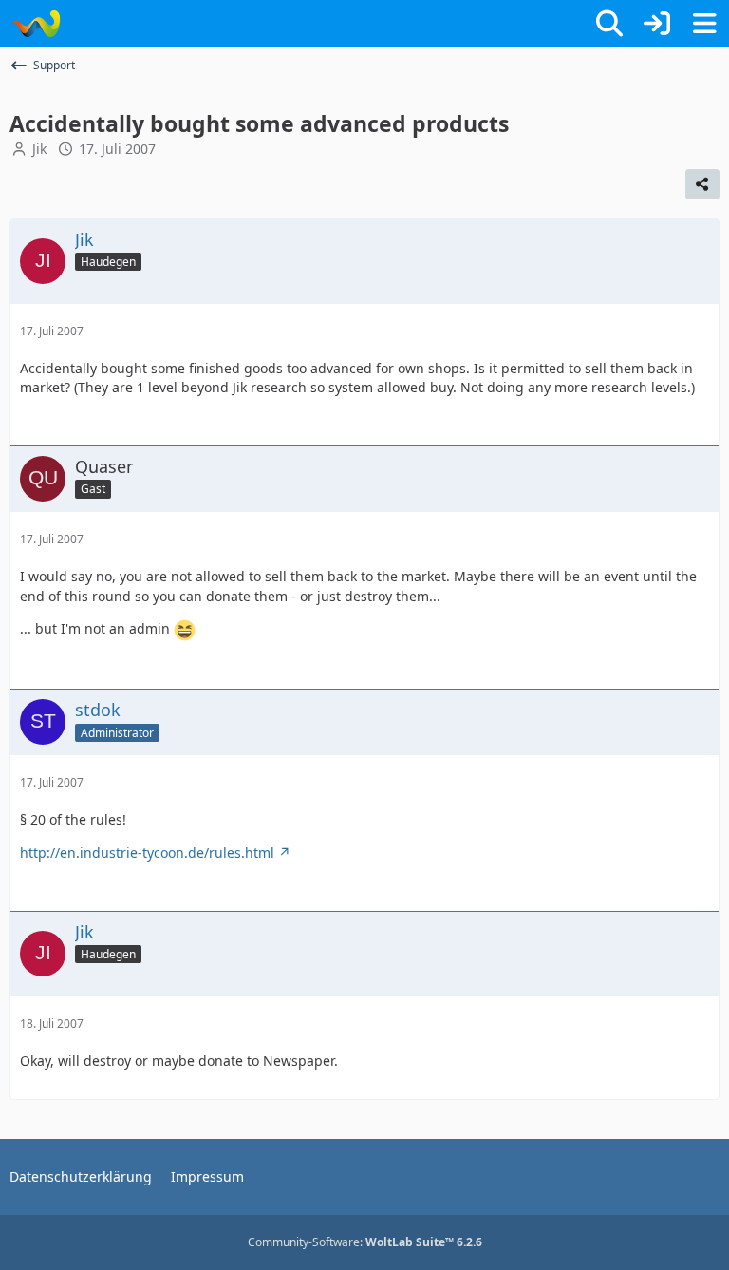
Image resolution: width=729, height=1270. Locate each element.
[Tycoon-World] (35, 24)
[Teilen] (702, 184)
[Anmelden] (657, 23)
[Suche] (609, 24)
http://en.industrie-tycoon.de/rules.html (147, 853)
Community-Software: (365, 1242)
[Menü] (704, 24)
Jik (39, 149)
